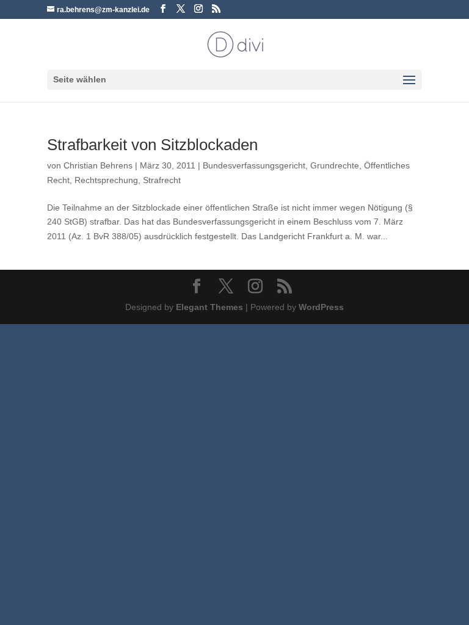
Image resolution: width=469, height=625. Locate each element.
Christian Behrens (98, 165)
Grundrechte (334, 165)
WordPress (321, 307)
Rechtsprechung (106, 180)
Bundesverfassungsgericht (254, 165)
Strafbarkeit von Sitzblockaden (152, 144)
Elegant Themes (209, 307)
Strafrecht (162, 180)
